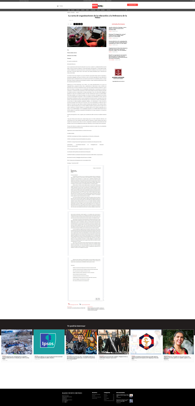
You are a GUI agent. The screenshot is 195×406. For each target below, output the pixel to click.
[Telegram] (193, 0)
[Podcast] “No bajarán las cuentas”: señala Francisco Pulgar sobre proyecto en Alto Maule (117, 35)
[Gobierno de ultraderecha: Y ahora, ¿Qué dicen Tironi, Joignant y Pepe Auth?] (131, 395)
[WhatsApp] (79, 24)
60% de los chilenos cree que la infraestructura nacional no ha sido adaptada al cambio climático (48, 357)
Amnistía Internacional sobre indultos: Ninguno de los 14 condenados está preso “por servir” (113, 357)
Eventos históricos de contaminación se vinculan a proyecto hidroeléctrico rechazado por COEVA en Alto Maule (118, 42)
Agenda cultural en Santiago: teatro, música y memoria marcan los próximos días (117, 28)
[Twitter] (190, 0)
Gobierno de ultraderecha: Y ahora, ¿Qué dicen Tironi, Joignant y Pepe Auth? (122, 395)
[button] (126, 10)
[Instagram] (192, 0)
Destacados (73, 12)
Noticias (77, 12)
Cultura (110, 31)
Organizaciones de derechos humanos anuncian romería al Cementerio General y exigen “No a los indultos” (118, 49)
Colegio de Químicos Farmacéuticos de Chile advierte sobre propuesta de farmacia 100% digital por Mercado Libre (145, 357)
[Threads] (66, 402)
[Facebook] (75, 24)
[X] (77, 24)
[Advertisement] (97, 369)
